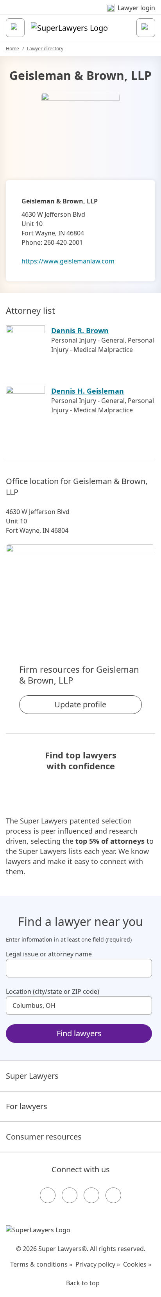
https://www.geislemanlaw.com (67, 261)
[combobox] (79, 968)
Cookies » (137, 1264)
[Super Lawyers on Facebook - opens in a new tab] (47, 1195)
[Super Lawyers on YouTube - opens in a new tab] (91, 1195)
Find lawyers (79, 1033)
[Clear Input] (142, 968)
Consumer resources (44, 1136)
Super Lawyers (32, 1076)
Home (12, 48)
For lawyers (26, 1106)
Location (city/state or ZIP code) (52, 991)
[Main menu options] (15, 27)
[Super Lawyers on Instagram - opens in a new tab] (69, 1195)
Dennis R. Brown (80, 330)
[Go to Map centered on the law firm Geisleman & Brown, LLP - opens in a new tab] (80, 591)
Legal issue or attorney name (49, 954)
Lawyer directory (45, 48)
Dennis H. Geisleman (87, 391)
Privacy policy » (97, 1264)
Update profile (80, 704)
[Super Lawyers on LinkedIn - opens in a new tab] (113, 1195)
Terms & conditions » (41, 1264)
